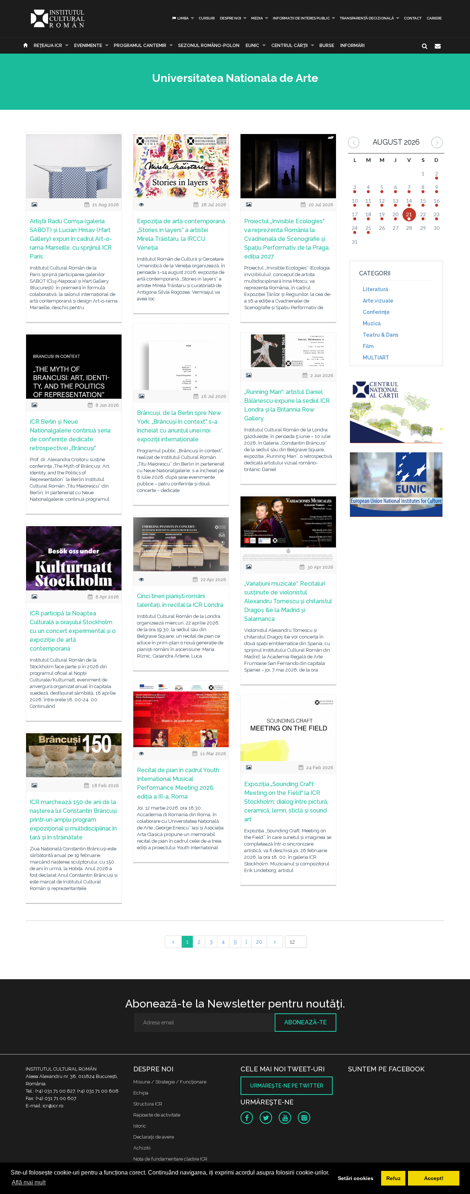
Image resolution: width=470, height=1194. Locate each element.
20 (259, 942)
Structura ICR (147, 1104)
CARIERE (434, 18)
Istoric (139, 1126)
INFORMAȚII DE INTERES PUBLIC (301, 18)
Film (368, 346)
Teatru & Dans (380, 335)
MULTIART (376, 358)
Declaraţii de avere (153, 1137)
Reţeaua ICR (48, 45)
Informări (352, 45)
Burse (326, 45)
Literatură (375, 289)
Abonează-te (305, 1022)
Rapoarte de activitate (156, 1115)
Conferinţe (376, 312)
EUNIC (252, 45)
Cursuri (207, 18)
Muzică (372, 323)
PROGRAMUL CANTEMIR (140, 45)
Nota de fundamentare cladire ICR (170, 1159)
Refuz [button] (393, 1178)
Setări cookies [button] (355, 1178)
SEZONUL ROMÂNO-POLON (208, 45)
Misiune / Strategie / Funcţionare (169, 1082)
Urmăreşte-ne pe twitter (286, 1086)
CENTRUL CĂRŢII (289, 45)
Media (257, 18)
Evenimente (88, 45)
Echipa (140, 1093)
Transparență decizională (367, 18)
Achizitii (142, 1148)
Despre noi (230, 18)
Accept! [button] (434, 1178)
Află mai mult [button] (29, 1182)
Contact (413, 18)
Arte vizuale (378, 301)
